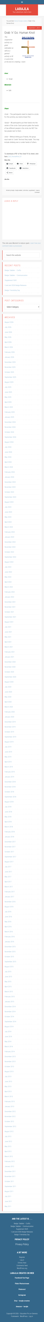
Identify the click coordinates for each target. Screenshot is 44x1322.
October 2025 (9, 372)
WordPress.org (22, 1268)
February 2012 (10, 1161)
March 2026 (9, 347)
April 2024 (8, 462)
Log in (22, 1260)
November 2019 (10, 727)
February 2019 (10, 772)
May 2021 (8, 637)
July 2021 (8, 627)
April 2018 (8, 822)
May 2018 (8, 817)
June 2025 (8, 392)
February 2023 (10, 532)
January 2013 (9, 1106)
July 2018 (8, 807)
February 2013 (10, 1101)
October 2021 (9, 612)
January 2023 (9, 537)
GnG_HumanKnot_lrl (14, 156)
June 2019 (8, 752)
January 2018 (9, 837)
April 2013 (8, 1092)
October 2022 (9, 552)
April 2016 (8, 927)
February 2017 (10, 892)
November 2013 (10, 1062)
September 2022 (10, 557)
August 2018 (9, 802)
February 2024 (10, 472)
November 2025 (10, 367)
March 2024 (9, 467)
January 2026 (9, 357)
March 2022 (9, 587)
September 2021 (10, 617)
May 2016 (8, 922)
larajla (22, 9)
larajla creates (18, 190)
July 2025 (8, 387)
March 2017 (9, 887)
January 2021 (9, 657)
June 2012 (8, 1141)
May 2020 (8, 697)
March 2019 (9, 767)
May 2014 (8, 1042)
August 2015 (9, 967)
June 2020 (8, 692)
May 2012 (8, 1146)
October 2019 (9, 732)
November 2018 (10, 787)
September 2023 (10, 497)
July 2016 (8, 912)
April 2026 (8, 342)
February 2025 (10, 412)
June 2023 (8, 512)
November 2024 (10, 427)
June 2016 (8, 917)
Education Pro (24, 1314)
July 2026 (8, 327)
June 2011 (8, 1201)
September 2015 (10, 962)
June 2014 (8, 1037)
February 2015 (10, 997)
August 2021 (9, 622)
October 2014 (9, 1017)
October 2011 (9, 1181)
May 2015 (8, 982)
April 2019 (8, 762)
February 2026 (10, 352)
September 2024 (10, 437)
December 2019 (10, 722)
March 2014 (9, 1047)
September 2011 (10, 1186)
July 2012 (8, 1136)
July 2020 (8, 687)
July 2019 (8, 747)
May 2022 (8, 577)
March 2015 (9, 992)
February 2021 (10, 652)
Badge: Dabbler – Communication (16, 275)
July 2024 (8, 447)
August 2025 (9, 382)
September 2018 (10, 797)
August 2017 (9, 862)
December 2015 (10, 947)
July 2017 (8, 867)
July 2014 (8, 1032)
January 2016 (9, 942)
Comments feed (22, 1265)
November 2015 (10, 952)
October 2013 (9, 1067)
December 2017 (10, 842)
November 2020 (10, 667)
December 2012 (10, 1111)
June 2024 (8, 452)
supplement (32, 190)
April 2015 (8, 987)
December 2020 (10, 662)
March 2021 (9, 647)
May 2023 (8, 517)
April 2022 (8, 582)
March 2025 (9, 407)
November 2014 (10, 1012)
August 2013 (9, 1072)
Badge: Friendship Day (12, 290)
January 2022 (9, 597)
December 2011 (10, 1171)
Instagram (22, 1295)
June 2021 (8, 632)
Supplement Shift (11, 280)
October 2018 (9, 792)
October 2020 (9, 672)
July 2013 (8, 1077)
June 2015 (8, 977)
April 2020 (8, 702)
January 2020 (9, 717)
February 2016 (10, 937)
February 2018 (10, 832)
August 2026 (9, 322)
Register (22, 1257)
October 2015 (9, 957)
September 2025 (10, 377)
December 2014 (10, 1007)
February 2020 (10, 712)
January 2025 (9, 417)
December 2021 (10, 602)
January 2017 (9, 897)
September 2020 (10, 677)
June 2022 (8, 572)
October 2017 (9, 852)
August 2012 (9, 1131)
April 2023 (8, 522)
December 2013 (10, 1057)
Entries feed (22, 1263)
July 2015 (8, 972)
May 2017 (8, 877)
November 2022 (10, 547)
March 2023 (9, 527)
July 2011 (8, 1196)
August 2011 (9, 1191)
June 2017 (8, 872)
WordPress (24, 1316)
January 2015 (9, 1002)
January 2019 (9, 777)
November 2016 (10, 902)
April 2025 (8, 402)
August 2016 (9, 907)
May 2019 (8, 757)
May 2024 (8, 457)
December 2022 (10, 542)
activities (25, 190)
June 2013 (8, 1082)
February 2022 (10, 592)
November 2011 (10, 1176)
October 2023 (9, 492)
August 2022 (9, 562)
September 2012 (10, 1126)
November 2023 (10, 487)
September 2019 (10, 737)
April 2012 (8, 1151)
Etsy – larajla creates (22, 1301)
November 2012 (10, 1116)
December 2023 (10, 482)
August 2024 (9, 442)
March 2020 (9, 707)
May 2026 (8, 337)
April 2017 (8, 882)
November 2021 (10, 607)
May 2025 (8, 397)
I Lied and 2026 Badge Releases (15, 285)
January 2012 (9, 1166)
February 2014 (10, 1052)
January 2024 (9, 477)
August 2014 (9, 1027)
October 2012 (9, 1121)
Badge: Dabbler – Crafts (13, 270)
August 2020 (9, 682)
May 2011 (8, 1206)
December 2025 (10, 362)
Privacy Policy (22, 1244)
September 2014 (10, 1022)
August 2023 (9, 502)
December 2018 (10, 782)
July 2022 (8, 567)
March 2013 (9, 1097)
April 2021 (8, 642)
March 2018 (9, 827)
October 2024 (9, 432)
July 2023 (8, 507)
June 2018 (8, 812)
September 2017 (10, 857)
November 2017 (10, 847)
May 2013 (8, 1087)
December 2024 (10, 422)
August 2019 (9, 742)
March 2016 (9, 932)
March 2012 (9, 1156)
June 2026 (8, 332)
